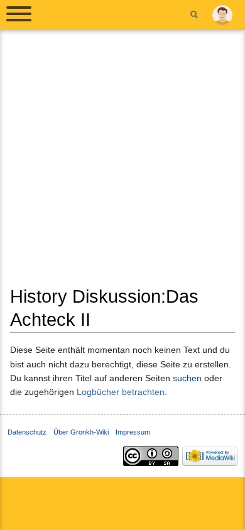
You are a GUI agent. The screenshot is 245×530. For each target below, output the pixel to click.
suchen (187, 378)
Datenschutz (27, 432)
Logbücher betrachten (121, 392)
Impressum (133, 432)
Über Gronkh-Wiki (81, 432)
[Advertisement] (122, 162)
